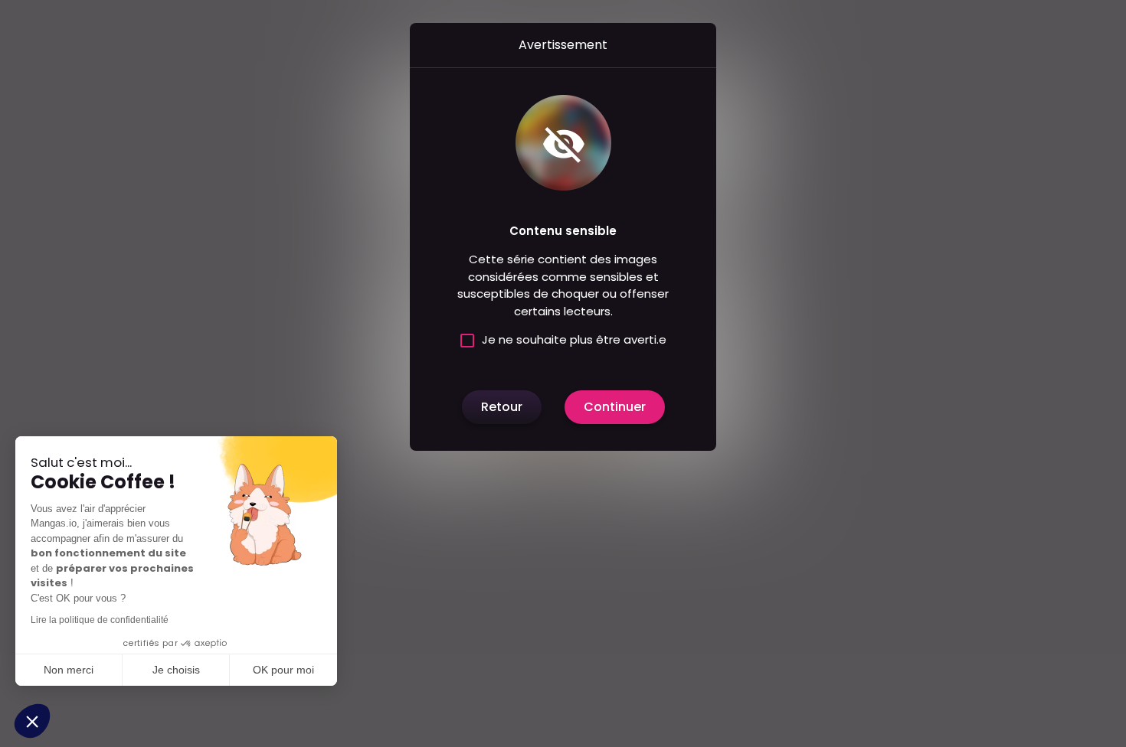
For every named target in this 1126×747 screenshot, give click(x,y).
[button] (32, 721)
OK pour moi (283, 670)
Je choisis (176, 670)
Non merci (68, 670)
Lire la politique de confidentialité (100, 620)
